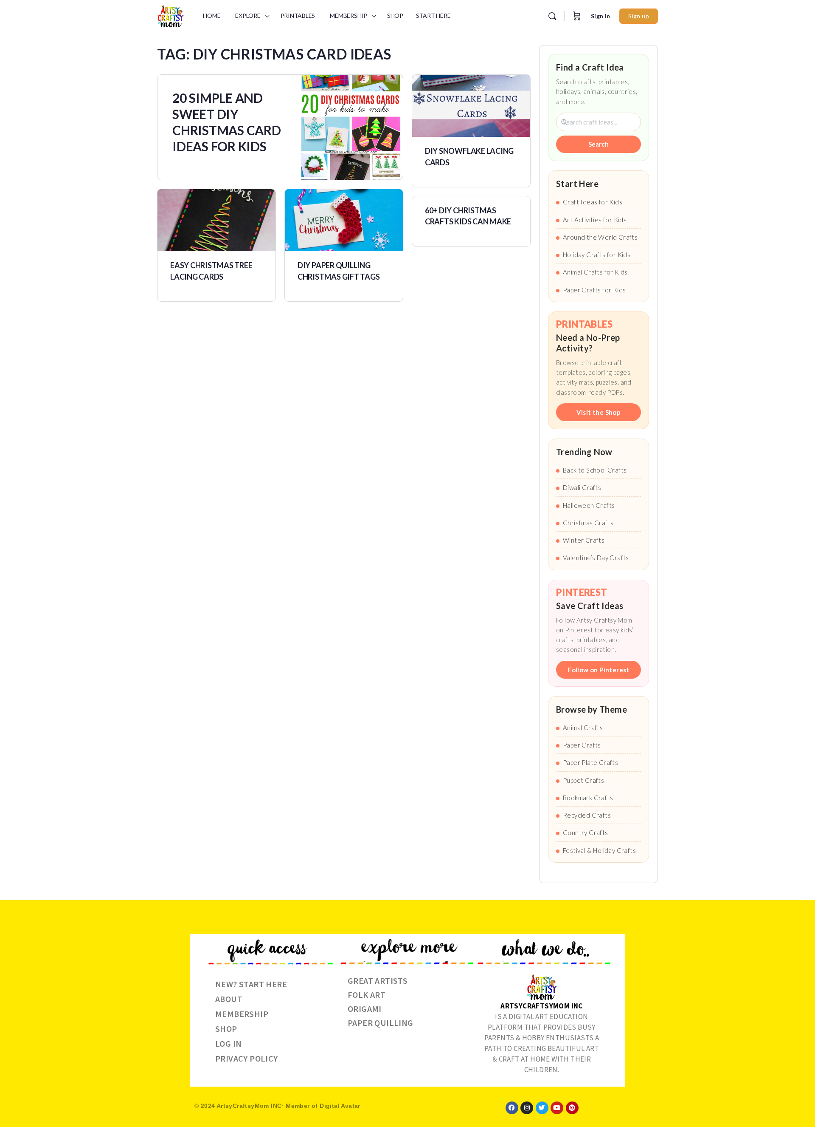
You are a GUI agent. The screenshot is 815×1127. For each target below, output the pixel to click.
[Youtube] (557, 1108)
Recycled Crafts (587, 815)
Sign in (600, 16)
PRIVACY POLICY (246, 1058)
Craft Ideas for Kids (592, 202)
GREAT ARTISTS (378, 980)
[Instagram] (526, 1108)
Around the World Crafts (600, 237)
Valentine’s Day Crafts (596, 557)
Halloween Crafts (589, 505)
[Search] (552, 16)
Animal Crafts (583, 727)
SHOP (226, 1028)
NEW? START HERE (251, 984)
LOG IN (228, 1043)
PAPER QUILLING (380, 1022)
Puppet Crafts (583, 780)
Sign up (638, 16)
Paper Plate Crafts (590, 762)
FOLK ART (366, 994)
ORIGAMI (365, 1008)
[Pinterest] (572, 1108)
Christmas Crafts (588, 523)
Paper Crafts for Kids (594, 290)
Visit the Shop (598, 412)
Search (598, 144)
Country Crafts (585, 832)
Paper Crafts (582, 745)
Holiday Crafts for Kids (596, 254)
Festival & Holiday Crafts (599, 850)
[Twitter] (542, 1108)
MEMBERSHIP (241, 1013)
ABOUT (228, 999)
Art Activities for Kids (595, 220)
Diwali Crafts (582, 487)
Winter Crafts (583, 540)
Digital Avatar (340, 1105)
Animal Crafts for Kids (595, 272)
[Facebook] (512, 1108)
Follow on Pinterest (599, 670)
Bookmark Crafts (588, 797)
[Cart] (576, 16)
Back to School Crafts (595, 470)
